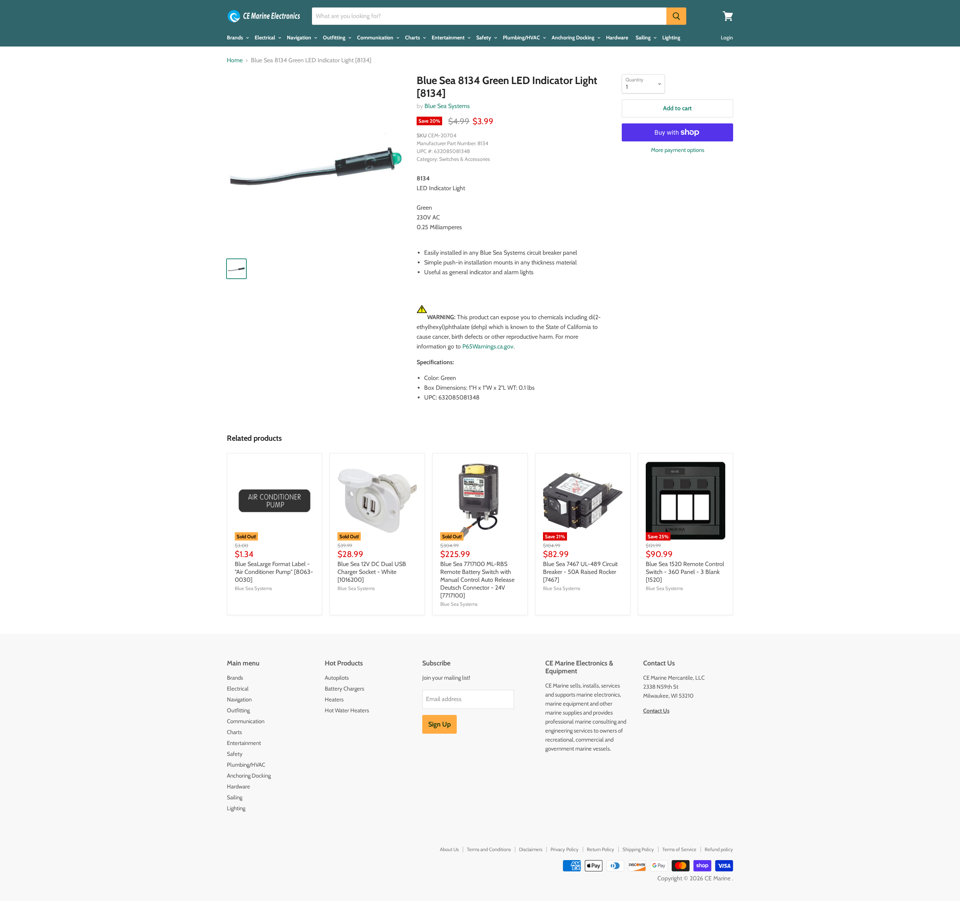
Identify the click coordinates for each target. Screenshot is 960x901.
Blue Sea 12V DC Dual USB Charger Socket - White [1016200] (372, 571)
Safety (484, 37)
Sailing (644, 37)
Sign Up (439, 724)
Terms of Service (679, 849)
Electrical (265, 37)
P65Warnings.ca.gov (487, 346)
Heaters (334, 699)
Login (727, 37)
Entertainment (449, 37)
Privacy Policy (564, 849)
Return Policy (600, 849)
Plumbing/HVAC (522, 37)
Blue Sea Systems (447, 106)
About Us (449, 849)
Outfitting (334, 37)
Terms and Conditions (489, 849)
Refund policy (719, 849)
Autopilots (337, 677)
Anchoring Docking (574, 37)
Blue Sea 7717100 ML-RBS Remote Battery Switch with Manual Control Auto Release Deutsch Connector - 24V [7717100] (477, 579)
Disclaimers (530, 849)
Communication (375, 37)
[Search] (676, 16)
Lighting (671, 37)
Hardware (617, 37)
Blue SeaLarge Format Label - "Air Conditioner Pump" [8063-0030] (274, 571)
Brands (235, 37)
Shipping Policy (638, 849)
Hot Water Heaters (347, 710)
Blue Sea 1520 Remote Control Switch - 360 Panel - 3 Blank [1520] (685, 571)
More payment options (677, 150)
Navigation (299, 37)
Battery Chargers (344, 688)
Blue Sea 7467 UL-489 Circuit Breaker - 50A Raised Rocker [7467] (580, 571)
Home (235, 60)
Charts (413, 37)
